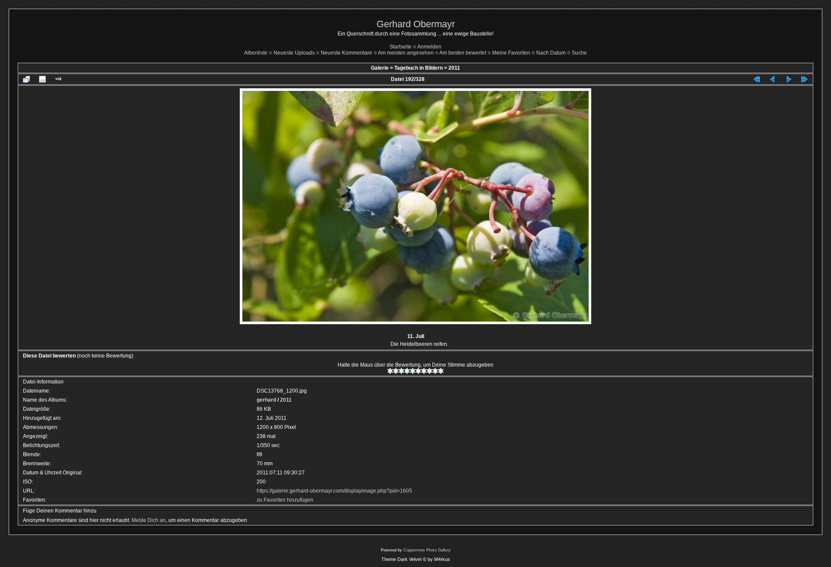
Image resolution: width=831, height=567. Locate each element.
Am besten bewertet (462, 53)
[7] (424, 371)
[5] (413, 371)
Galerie (380, 68)
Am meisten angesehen (406, 53)
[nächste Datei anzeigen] (788, 79)
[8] (429, 371)
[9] (435, 371)
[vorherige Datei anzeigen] (772, 79)
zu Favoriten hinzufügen (285, 500)
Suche (579, 53)
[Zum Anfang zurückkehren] (756, 79)
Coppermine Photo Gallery (427, 550)
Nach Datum (551, 53)
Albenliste (255, 53)
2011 (454, 68)
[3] (401, 371)
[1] (390, 371)
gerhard (266, 400)
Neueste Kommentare (346, 53)
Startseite (401, 47)
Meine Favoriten (511, 53)
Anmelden (429, 47)
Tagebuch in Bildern (418, 68)
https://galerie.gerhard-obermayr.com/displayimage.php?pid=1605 (334, 491)
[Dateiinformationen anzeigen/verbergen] (42, 79)
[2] (396, 371)
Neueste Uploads (294, 53)
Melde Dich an (149, 520)
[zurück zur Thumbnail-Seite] (26, 79)
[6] (418, 371)
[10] (441, 371)
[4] (407, 371)
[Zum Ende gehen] (804, 79)
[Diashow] (58, 79)
